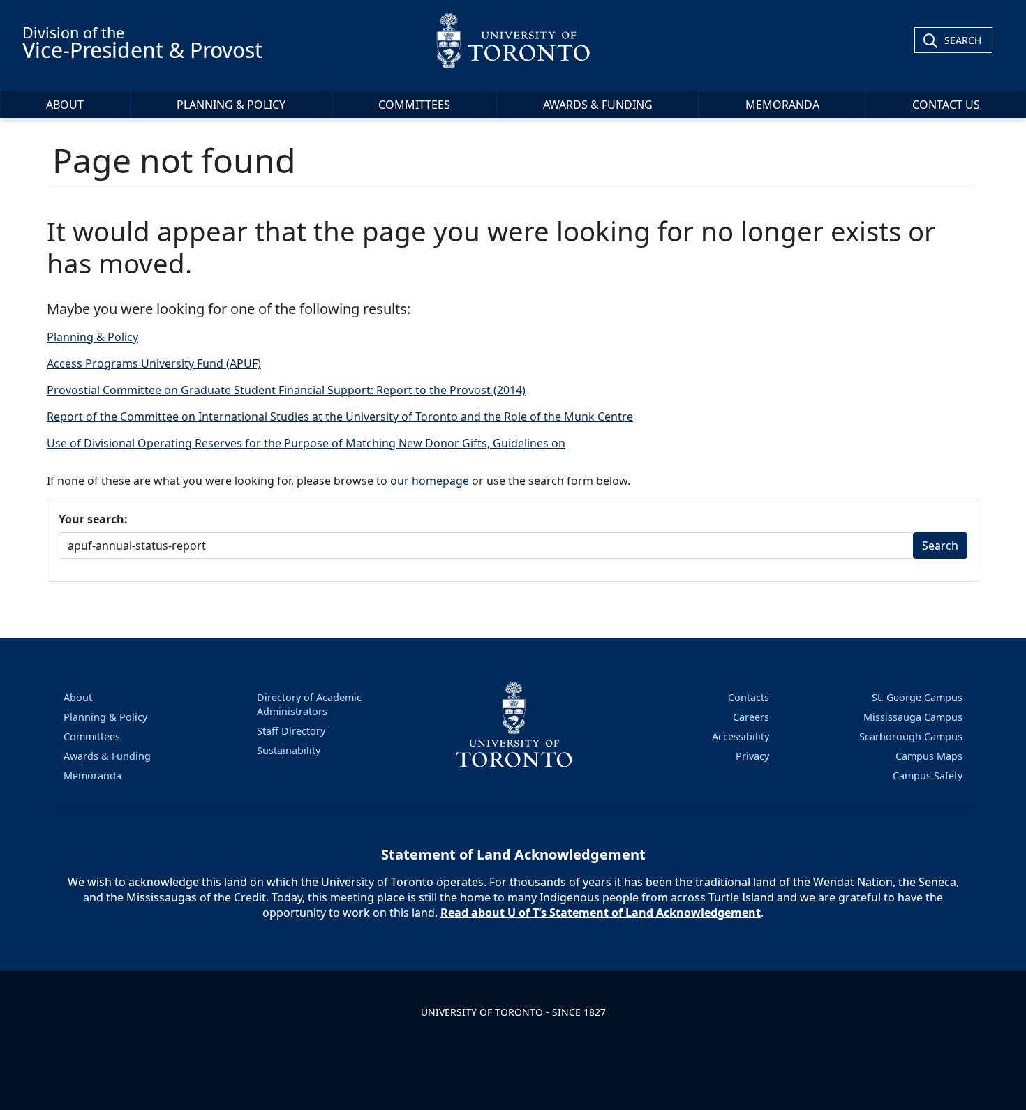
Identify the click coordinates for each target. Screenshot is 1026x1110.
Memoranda (782, 104)
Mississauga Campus (912, 716)
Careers (751, 716)
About (65, 104)
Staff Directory (291, 730)
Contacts (748, 697)
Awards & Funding (598, 104)
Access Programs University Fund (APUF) (154, 363)
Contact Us (946, 104)
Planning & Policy (231, 104)
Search (962, 40)
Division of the (142, 43)
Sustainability (288, 750)
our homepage (429, 480)
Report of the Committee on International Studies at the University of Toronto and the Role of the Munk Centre (340, 416)
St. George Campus (917, 697)
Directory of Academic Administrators (309, 704)
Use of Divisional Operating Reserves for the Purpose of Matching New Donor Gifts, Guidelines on (306, 443)
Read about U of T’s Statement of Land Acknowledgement (600, 912)
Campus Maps (928, 756)
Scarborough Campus (910, 736)
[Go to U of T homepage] (513, 40)
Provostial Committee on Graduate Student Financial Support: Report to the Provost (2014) (286, 390)
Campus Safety (927, 775)
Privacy (752, 756)
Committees (414, 104)
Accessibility (740, 736)
